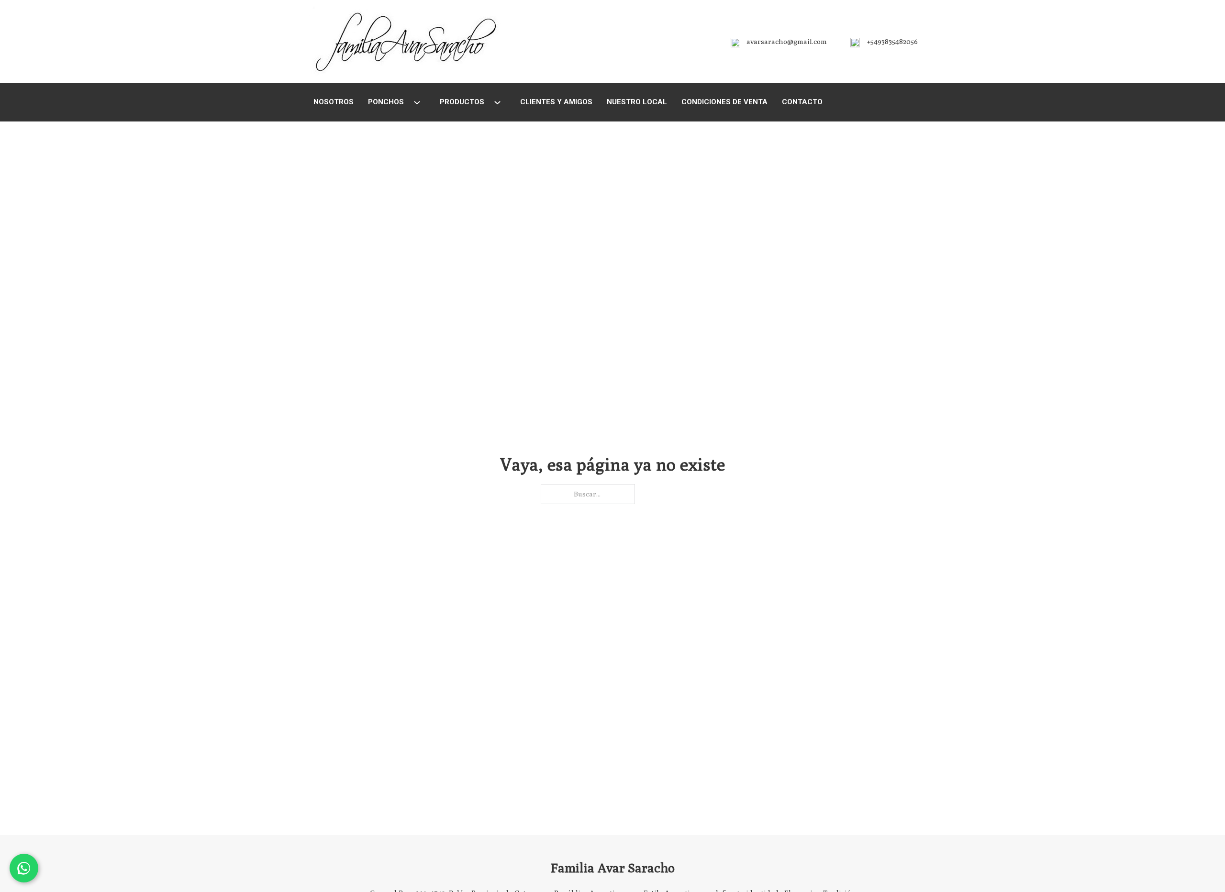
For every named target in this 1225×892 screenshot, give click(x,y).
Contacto (802, 102)
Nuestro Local (637, 102)
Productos (462, 102)
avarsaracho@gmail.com (786, 41)
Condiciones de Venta (724, 102)
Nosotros (333, 102)
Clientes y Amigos (556, 102)
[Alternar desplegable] (417, 102)
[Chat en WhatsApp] (24, 868)
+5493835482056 (892, 41)
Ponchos (386, 102)
